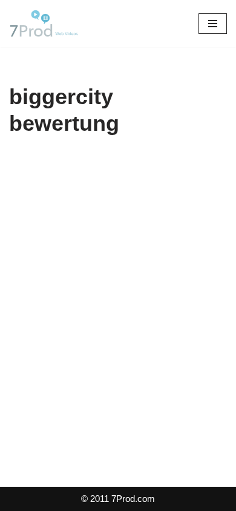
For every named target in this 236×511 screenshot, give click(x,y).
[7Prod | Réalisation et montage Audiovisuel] (45, 23)
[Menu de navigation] (212, 23)
